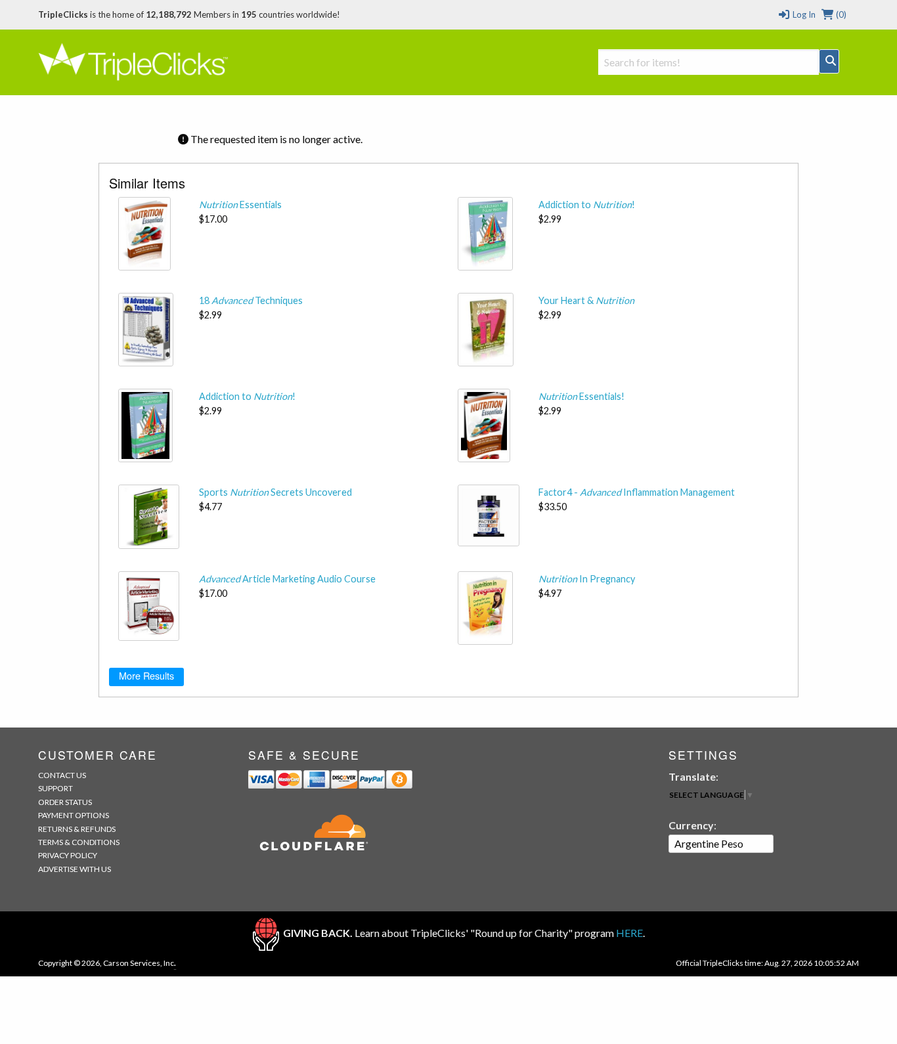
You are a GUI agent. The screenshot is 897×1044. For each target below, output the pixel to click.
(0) (840, 14)
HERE (629, 932)
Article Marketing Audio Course (287, 578)
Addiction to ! (586, 204)
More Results (146, 675)
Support (55, 788)
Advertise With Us (74, 869)
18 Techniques (251, 300)
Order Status (65, 802)
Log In (803, 14)
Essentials (240, 204)
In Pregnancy (586, 578)
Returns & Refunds (77, 829)
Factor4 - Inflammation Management (636, 492)
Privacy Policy (67, 855)
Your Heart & (586, 300)
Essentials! (581, 396)
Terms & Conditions (79, 842)
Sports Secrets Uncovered (275, 492)
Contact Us (62, 775)
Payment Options (73, 815)
